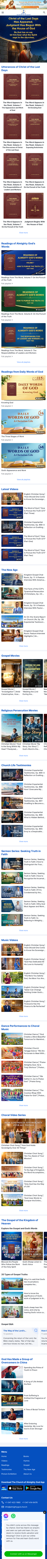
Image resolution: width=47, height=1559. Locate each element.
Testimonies (6, 1469)
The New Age (29, 1469)
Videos (4, 1461)
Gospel (27, 1465)
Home (4, 1456)
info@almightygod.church (16, 1507)
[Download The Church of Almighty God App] (4, 1488)
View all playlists (23, 362)
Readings (5, 1465)
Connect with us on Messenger (23, 1554)
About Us (28, 1474)
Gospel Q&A (7, 1324)
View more (23, 233)
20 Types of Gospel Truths (14, 1274)
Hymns (26, 1461)
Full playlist (6, 283)
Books (26, 1456)
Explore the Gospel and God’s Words (19, 1228)
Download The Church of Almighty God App (22, 1482)
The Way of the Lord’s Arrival (14, 1330)
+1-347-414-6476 (30, 1502)
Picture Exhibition (9, 1474)
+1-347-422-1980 (12, 1502)
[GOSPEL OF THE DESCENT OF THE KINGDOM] (24, 12)
